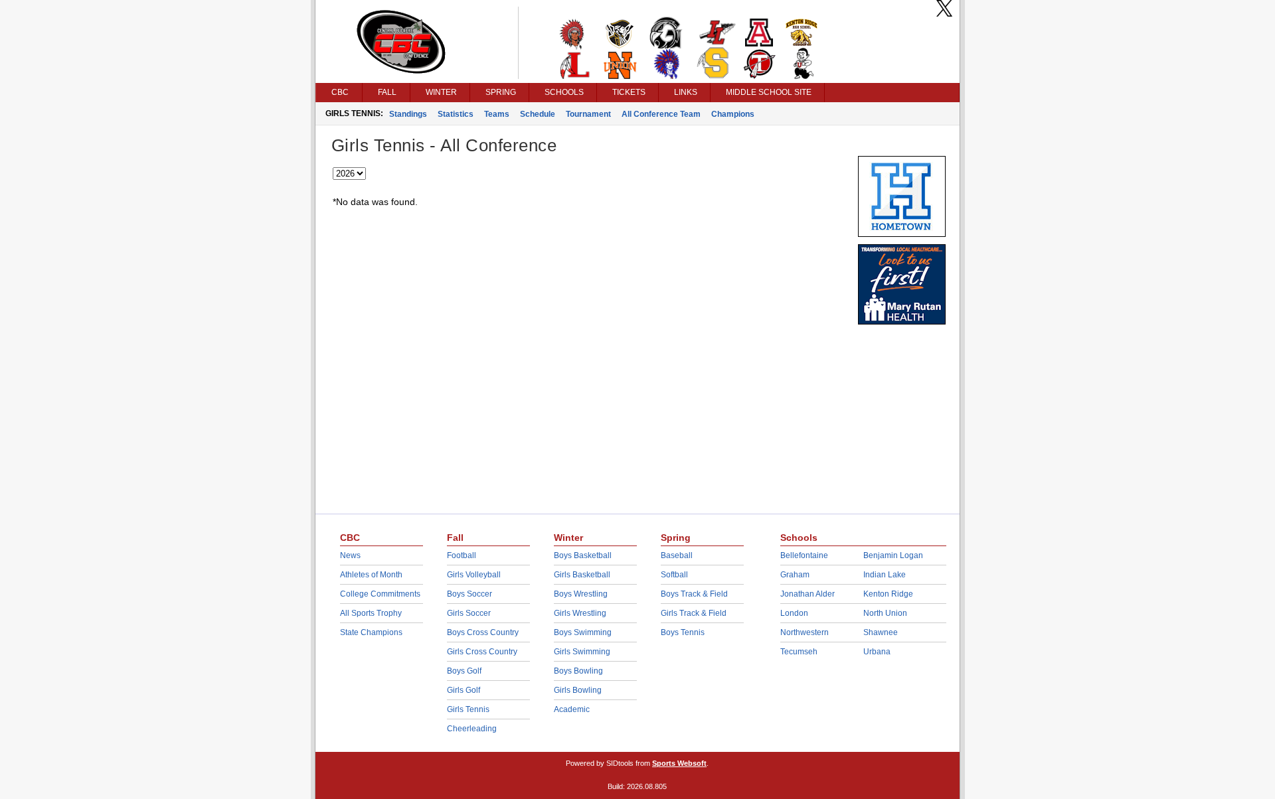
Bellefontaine (804, 555)
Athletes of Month (371, 574)
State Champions (371, 632)
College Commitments (380, 594)
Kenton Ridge (888, 594)
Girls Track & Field (693, 613)
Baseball (677, 555)
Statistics (455, 114)
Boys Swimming (583, 632)
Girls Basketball (582, 574)
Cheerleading (472, 728)
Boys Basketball (583, 555)
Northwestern (804, 632)
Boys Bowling (578, 671)
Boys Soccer (469, 594)
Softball (674, 574)
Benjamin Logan (893, 555)
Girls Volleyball (474, 574)
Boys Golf (464, 671)
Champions (732, 114)
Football (461, 555)
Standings (408, 114)
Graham (794, 574)
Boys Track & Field (694, 594)
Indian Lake (884, 574)
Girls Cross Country (482, 651)
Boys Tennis (683, 632)
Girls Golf (463, 690)
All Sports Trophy (371, 613)
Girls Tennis (468, 709)
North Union (885, 613)
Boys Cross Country (483, 632)
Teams (496, 114)
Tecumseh (798, 651)
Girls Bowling (578, 690)
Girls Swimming (582, 651)
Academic (572, 709)
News (350, 555)
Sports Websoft (679, 763)
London (794, 613)
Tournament (588, 114)
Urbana (877, 651)
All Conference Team (661, 114)
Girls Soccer (469, 613)
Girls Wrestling (580, 613)
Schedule (537, 114)
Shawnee (880, 632)
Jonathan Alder (807, 594)
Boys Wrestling (581, 594)
